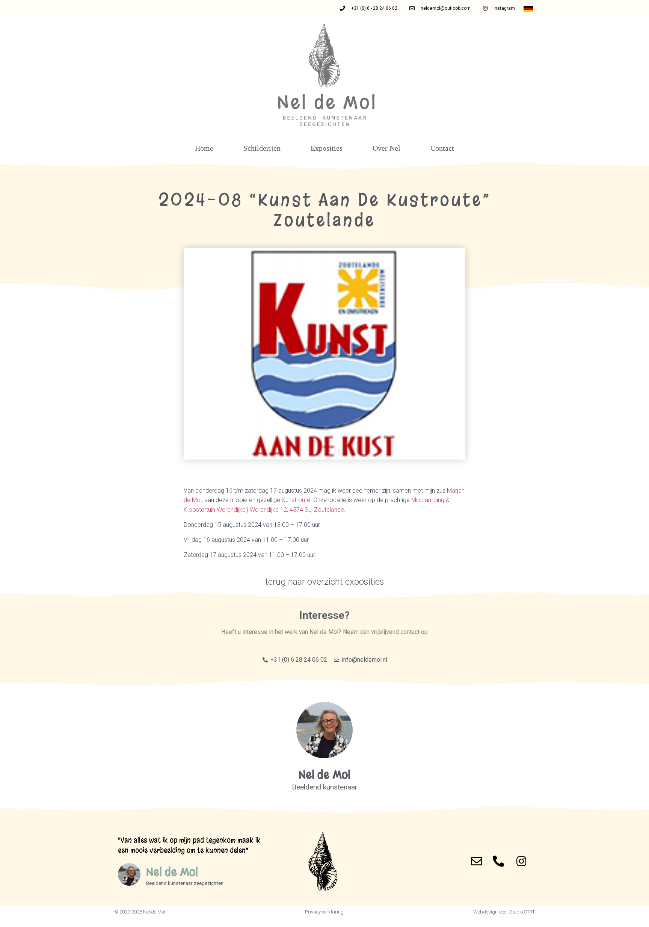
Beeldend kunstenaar (325, 787)
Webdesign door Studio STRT (504, 912)
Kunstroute (296, 500)
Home (204, 148)
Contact (442, 148)
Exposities (327, 148)
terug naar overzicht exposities (324, 581)
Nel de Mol (324, 774)
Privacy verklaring (324, 912)
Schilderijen (262, 148)
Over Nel (386, 148)
